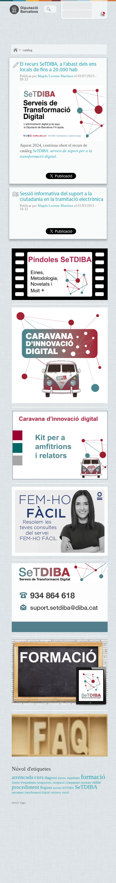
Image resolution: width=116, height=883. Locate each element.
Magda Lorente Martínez (55, 76)
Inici (15, 50)
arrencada (22, 777)
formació (93, 777)
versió (65, 792)
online (96, 783)
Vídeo (15, 194)
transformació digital (37, 792)
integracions (44, 782)
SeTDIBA (86, 787)
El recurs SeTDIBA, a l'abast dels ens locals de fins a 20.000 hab (58, 67)
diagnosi (51, 778)
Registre (46, 788)
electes (62, 778)
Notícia (15, 65)
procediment (25, 787)
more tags (19, 802)
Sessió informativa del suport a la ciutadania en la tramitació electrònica (61, 196)
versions (56, 792)
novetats (86, 782)
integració (59, 782)
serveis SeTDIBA (63, 787)
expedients (73, 778)
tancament (18, 792)
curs (39, 777)
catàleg (27, 50)
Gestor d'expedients (24, 782)
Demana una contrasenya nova (102, 14)
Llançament (73, 782)
